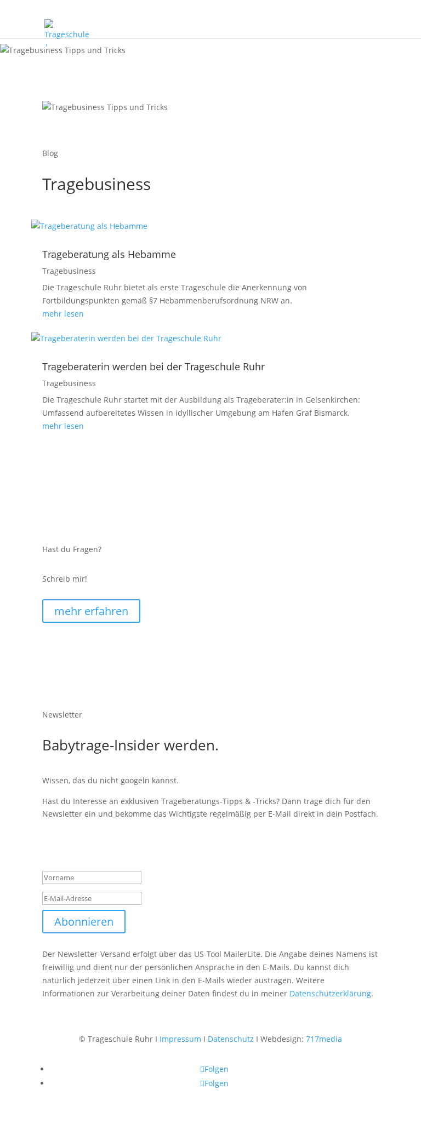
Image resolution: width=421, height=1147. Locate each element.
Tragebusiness (69, 271)
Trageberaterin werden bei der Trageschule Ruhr (153, 366)
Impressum (180, 1039)
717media (324, 1039)
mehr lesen (63, 313)
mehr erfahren (91, 611)
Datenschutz (231, 1039)
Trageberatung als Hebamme (109, 254)
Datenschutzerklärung (330, 993)
